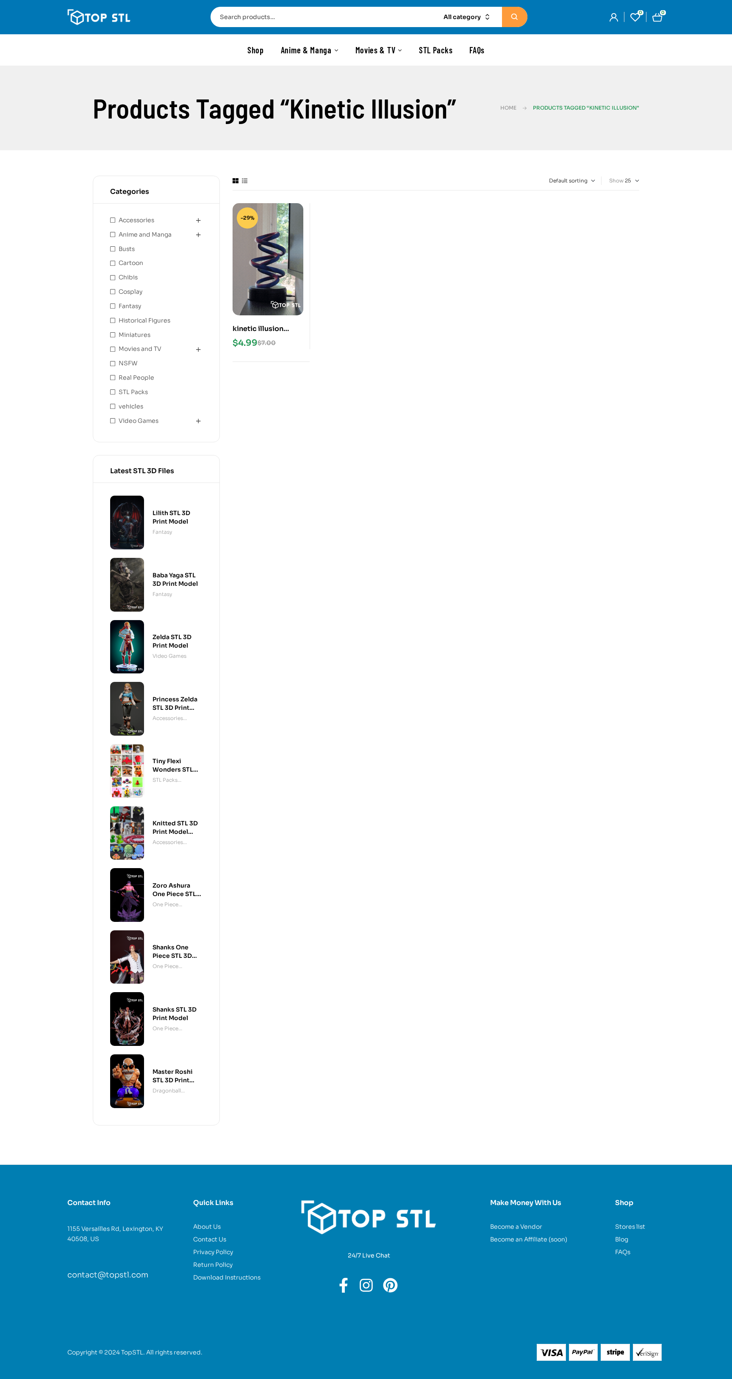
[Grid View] (235, 181)
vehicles (131, 406)
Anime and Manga (145, 234)
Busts (127, 249)
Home (508, 108)
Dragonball (166, 1090)
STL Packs (133, 392)
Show (616, 180)
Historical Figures (144, 320)
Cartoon (131, 263)
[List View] (244, 181)
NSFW (128, 363)
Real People (136, 377)
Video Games (138, 421)
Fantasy (130, 306)
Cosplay (130, 291)
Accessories (136, 220)
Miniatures (134, 335)
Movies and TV (140, 349)
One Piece (165, 904)
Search (514, 17)
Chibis (128, 277)
